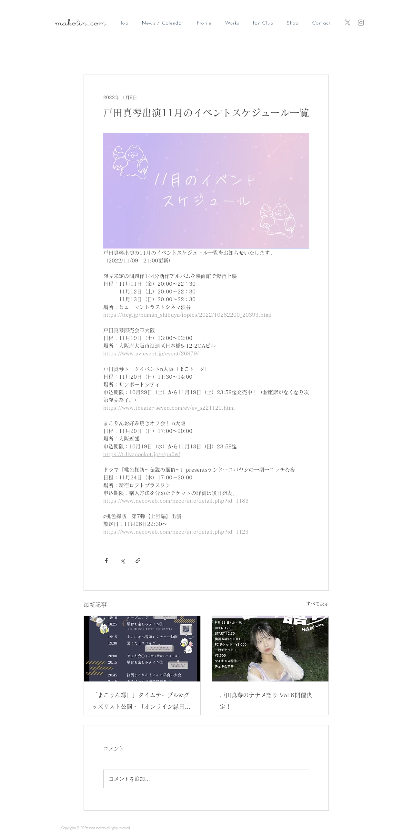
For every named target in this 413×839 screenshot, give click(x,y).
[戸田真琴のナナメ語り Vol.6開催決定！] (270, 648)
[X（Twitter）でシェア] (122, 561)
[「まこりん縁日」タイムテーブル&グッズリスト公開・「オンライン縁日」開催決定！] (142, 648)
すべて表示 (317, 603)
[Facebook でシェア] (106, 561)
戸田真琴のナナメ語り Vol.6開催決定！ (266, 701)
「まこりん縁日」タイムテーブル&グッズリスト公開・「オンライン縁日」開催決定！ (141, 702)
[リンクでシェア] (138, 561)
